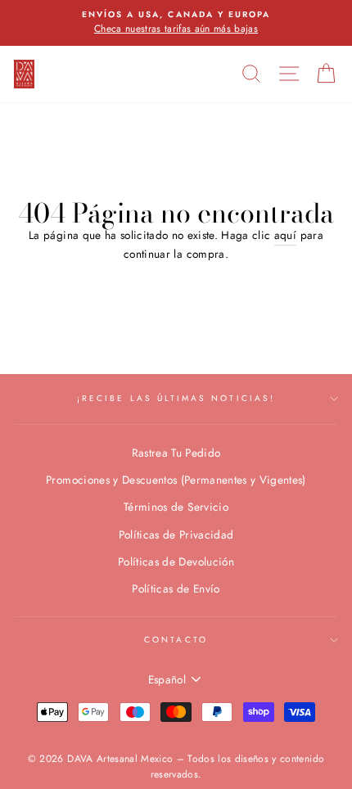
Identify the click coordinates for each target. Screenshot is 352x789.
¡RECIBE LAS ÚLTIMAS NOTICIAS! (176, 398)
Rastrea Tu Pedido (176, 452)
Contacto (175, 639)
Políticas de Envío (175, 588)
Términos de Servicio (176, 506)
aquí (285, 235)
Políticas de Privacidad (176, 534)
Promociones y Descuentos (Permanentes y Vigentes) (176, 479)
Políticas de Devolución (176, 561)
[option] (176, 23)
